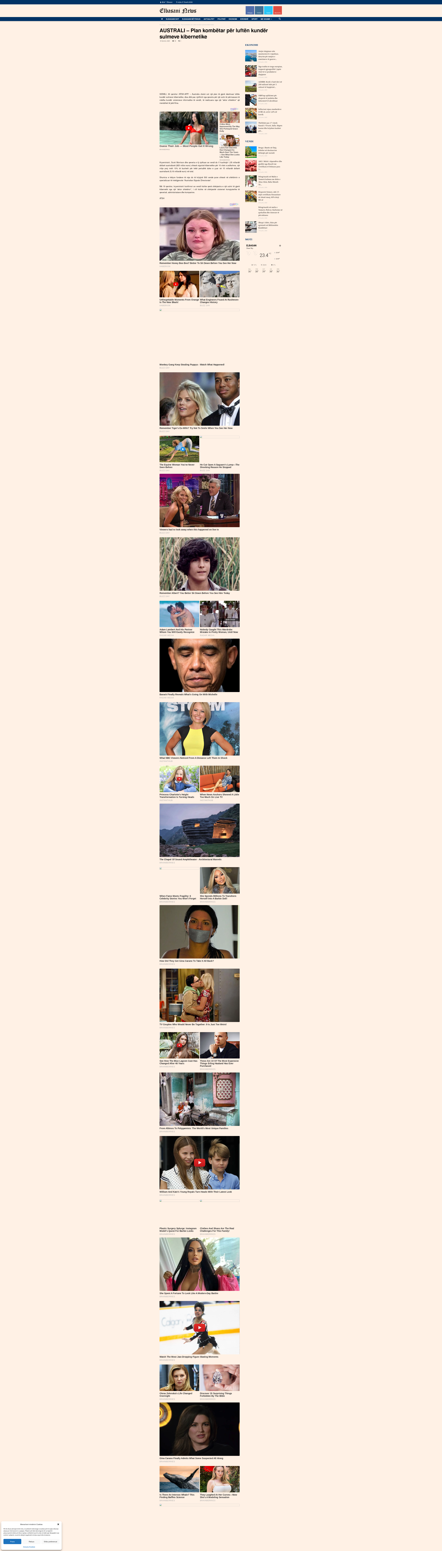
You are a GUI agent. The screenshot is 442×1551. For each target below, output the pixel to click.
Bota (169, 25)
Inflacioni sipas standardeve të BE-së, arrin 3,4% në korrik (269, 112)
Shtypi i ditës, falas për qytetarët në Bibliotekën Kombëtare (268, 225)
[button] (58, 1524)
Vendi (249, 141)
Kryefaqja (163, 25)
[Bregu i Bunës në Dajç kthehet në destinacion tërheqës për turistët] (251, 152)
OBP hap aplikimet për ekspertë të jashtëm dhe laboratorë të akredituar (268, 98)
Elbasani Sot (172, 19)
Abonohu (277, 7)
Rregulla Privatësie (29, 1547)
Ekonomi (233, 19)
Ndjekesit (268, 7)
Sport (254, 19)
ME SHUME (265, 19)
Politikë (221, 19)
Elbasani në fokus (191, 19)
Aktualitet (209, 19)
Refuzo (31, 1541)
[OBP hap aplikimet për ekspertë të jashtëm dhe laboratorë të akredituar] (251, 100)
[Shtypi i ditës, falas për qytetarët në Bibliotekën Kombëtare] (251, 227)
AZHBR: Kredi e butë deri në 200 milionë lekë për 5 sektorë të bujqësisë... (270, 84)
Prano (12, 1541)
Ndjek (259, 7)
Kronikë (244, 19)
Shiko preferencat (50, 1541)
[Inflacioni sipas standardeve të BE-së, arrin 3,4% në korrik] (251, 113)
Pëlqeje (250, 7)
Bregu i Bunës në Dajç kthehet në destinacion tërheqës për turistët (267, 150)
